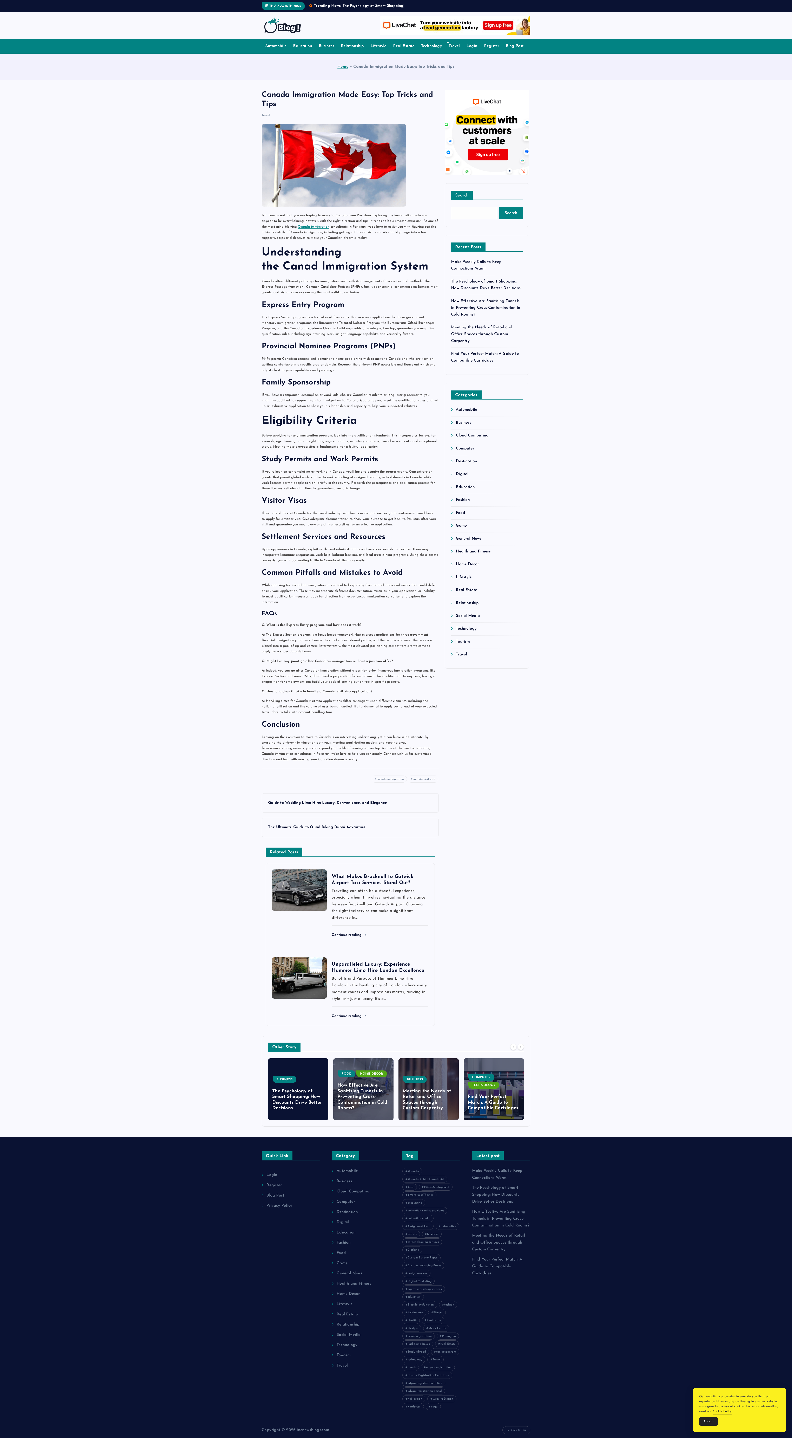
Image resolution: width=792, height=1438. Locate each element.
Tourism (463, 648)
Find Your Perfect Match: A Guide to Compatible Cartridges (428, 1109)
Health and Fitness (473, 558)
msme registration (420, 1342)
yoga (434, 1413)
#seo (411, 1193)
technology (415, 1366)
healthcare (434, 1326)
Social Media (468, 622)
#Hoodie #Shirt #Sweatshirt (426, 1185)
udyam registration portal (425, 1397)
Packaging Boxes (419, 1350)
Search (462, 202)
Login (472, 52)
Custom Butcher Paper (422, 1264)
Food (460, 519)
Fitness (438, 1319)
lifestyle (413, 1334)
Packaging (449, 1342)
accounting (415, 1209)
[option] (298, 1095)
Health (412, 1326)
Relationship (352, 52)
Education (302, 52)
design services (417, 1279)
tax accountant (446, 1358)
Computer (465, 455)
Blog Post (515, 52)
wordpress (414, 1413)
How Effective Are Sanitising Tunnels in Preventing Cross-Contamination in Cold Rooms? (485, 314)
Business (326, 52)
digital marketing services (425, 1295)
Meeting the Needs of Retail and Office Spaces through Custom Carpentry (481, 340)
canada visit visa (424, 785)
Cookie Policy (722, 1411)
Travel (454, 52)
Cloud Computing (472, 442)
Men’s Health (437, 1334)
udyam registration (438, 1373)
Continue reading (347, 941)
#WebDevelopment (436, 1193)
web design (415, 1405)
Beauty (412, 1240)
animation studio (419, 1224)
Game (461, 532)
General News (468, 545)
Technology (431, 52)
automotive (448, 1232)
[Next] (521, 1053)
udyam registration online (425, 1389)
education (414, 1303)
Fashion (463, 506)
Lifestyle (379, 52)
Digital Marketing (419, 1287)
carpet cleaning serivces (423, 1248)
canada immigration (390, 785)
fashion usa (415, 1319)
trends (412, 1373)
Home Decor (467, 571)
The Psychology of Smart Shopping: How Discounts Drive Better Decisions (495, 1201)
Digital (462, 480)
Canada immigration (313, 233)
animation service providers (426, 1217)
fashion (449, 1311)
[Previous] (513, 1053)
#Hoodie (413, 1177)
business (432, 1240)
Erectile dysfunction (421, 1311)
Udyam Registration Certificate (428, 1381)
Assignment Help (419, 1232)
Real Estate (403, 52)
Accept (709, 1421)
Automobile (275, 52)
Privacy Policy (279, 1212)
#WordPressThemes (420, 1201)
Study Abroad (417, 1358)
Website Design (443, 1405)
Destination (466, 468)
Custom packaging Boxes (424, 1272)
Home (342, 73)
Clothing (413, 1256)
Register (491, 52)
